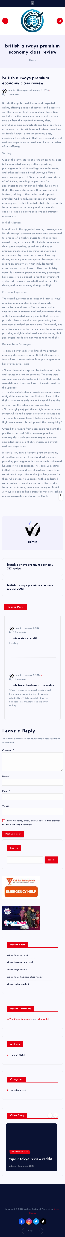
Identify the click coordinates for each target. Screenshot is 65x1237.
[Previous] (50, 1115)
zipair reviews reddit (18, 984)
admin (12, 90)
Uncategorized (24, 90)
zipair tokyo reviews (17, 955)
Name (6, 776)
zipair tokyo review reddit (20, 962)
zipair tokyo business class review (25, 977)
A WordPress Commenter (19, 1019)
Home (32, 60)
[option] (32, 1147)
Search (14, 848)
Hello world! (42, 1019)
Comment (8, 750)
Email (6, 791)
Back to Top (34, 1231)
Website (6, 806)
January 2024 (18, 1055)
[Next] (55, 1115)
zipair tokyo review (17, 969)
